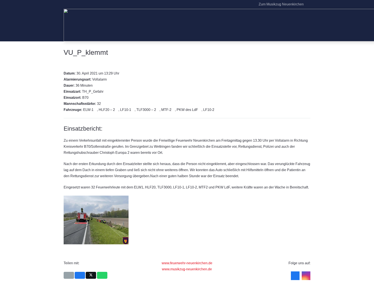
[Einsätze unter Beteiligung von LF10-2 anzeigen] (216, 110)
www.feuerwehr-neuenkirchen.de (187, 263)
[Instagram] (250, 4)
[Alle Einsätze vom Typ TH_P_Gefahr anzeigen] (105, 91)
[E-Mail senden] (69, 275)
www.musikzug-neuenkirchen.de (187, 269)
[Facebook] (243, 4)
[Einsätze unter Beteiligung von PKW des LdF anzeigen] (200, 110)
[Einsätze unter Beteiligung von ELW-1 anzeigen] (95, 110)
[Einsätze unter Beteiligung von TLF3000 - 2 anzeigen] (158, 110)
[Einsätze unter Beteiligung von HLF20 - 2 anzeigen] (117, 110)
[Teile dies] (80, 275)
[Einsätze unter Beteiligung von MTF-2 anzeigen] (173, 110)
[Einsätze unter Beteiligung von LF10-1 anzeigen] (133, 110)
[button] (308, 4)
